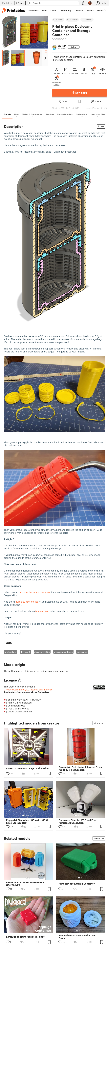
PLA (93, 73)
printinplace (10, 652)
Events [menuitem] (100, 10)
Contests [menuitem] (79, 10)
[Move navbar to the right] (105, 10)
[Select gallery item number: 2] (27, 762)
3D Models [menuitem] (33, 10)
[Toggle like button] (8, 773)
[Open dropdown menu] (105, 26)
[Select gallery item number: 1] (24, 762)
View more (99, 723)
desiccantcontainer (63, 652)
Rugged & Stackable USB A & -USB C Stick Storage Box (27, 821)
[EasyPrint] (83, 3)
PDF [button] (102, 126)
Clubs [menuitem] (53, 10)
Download (81, 92)
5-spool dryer (42, 611)
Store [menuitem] (44, 10)
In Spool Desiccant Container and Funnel (77, 936)
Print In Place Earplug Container (76, 883)
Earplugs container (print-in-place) (26, 936)
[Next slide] (45, 58)
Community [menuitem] (65, 10)
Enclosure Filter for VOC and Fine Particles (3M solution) (77, 821)
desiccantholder (42, 652)
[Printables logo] (13, 10)
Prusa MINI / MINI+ (56, 83)
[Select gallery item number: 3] (29, 762)
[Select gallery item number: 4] (32, 762)
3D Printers (73, 20)
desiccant (25, 652)
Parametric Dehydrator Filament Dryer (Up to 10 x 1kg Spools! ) (80, 768)
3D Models (59, 20)
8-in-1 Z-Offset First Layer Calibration (27, 768)
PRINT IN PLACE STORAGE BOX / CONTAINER (25, 883)
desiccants (82, 652)
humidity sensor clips (26, 601)
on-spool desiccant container (34, 592)
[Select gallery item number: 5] (85, 762)
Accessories (87, 20)
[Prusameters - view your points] (90, 3)
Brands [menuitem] (90, 10)
